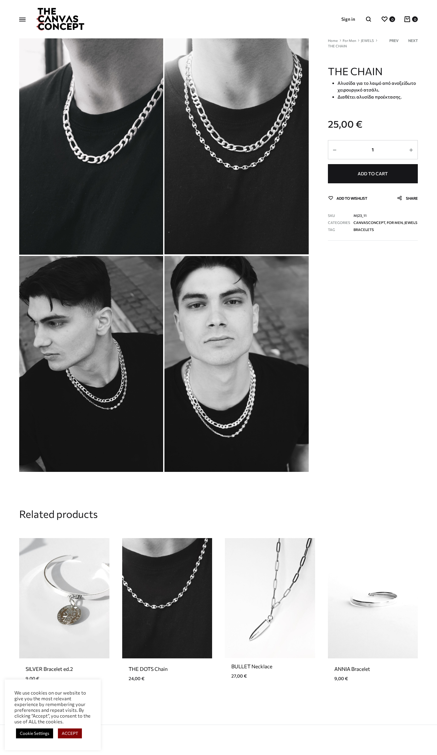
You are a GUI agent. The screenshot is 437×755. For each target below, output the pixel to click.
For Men (349, 40)
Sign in (348, 19)
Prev (394, 40)
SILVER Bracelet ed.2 (49, 669)
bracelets (364, 229)
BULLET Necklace (251, 666)
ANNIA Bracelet (352, 669)
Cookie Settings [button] (34, 733)
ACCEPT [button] (70, 733)
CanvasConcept (369, 222)
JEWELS (367, 40)
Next (413, 40)
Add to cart (373, 173)
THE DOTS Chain (148, 669)
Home (333, 40)
